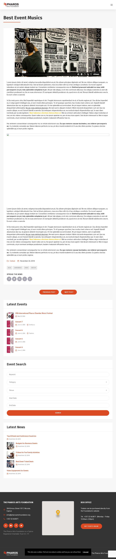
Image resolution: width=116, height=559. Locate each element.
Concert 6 (19, 330)
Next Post (69, 292)
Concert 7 (19, 322)
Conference (18, 267)
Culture (12, 261)
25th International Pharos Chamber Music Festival (34, 313)
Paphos (31, 333)
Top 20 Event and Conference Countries (21, 436)
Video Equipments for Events (17, 471)
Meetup (33, 267)
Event (26, 267)
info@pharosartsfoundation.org (18, 515)
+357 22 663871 (12, 519)
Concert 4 (19, 347)
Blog (9, 267)
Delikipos (32, 325)
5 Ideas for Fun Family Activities (28, 452)
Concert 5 (19, 339)
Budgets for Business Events (26, 443)
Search (58, 413)
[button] (58, 382)
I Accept (85, 552)
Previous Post (49, 292)
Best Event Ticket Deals (24, 461)
